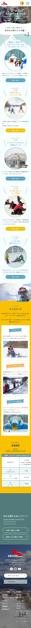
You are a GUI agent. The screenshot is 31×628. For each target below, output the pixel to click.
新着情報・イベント (21, 608)
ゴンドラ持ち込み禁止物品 (22, 611)
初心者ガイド (6, 609)
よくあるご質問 (20, 601)
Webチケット (20, 597)
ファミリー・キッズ (8, 597)
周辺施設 (18, 592)
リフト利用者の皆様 (21, 616)
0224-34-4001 (11, 522)
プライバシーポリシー (21, 618)
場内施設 (4, 606)
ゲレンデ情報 (6, 592)
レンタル (4, 600)
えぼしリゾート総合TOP (22, 621)
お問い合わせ (19, 603)
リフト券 (4, 595)
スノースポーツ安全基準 (22, 613)
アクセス (18, 595)
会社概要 (18, 606)
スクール (4, 603)
